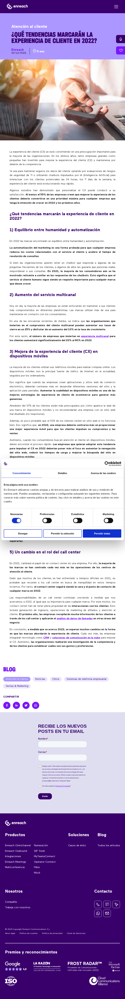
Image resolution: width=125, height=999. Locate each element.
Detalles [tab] (62, 473)
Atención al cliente (17, 679)
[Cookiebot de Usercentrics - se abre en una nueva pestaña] (107, 463)
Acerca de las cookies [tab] (103, 473)
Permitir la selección (62, 533)
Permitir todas (102, 533)
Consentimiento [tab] (22, 473)
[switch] (47, 520)
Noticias (40, 679)
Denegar (23, 533)
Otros (55, 679)
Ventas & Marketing (17, 686)
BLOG (9, 669)
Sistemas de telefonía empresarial (86, 679)
